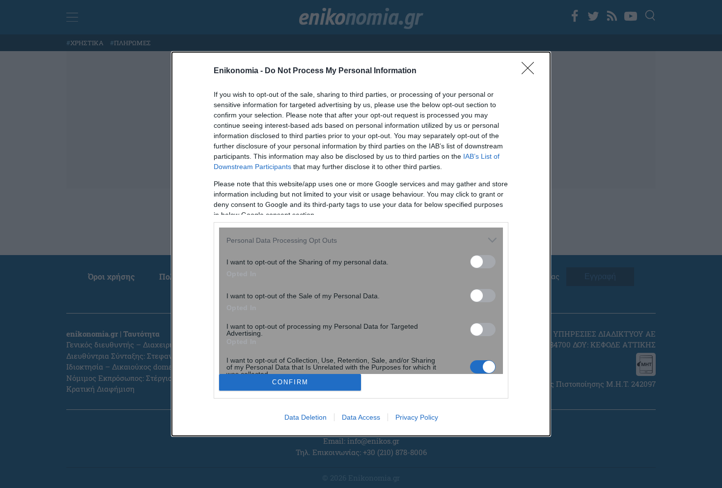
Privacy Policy (416, 417)
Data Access (361, 417)
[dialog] (361, 244)
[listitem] (361, 240)
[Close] (531, 71)
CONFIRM (290, 382)
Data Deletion (305, 417)
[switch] (483, 261)
